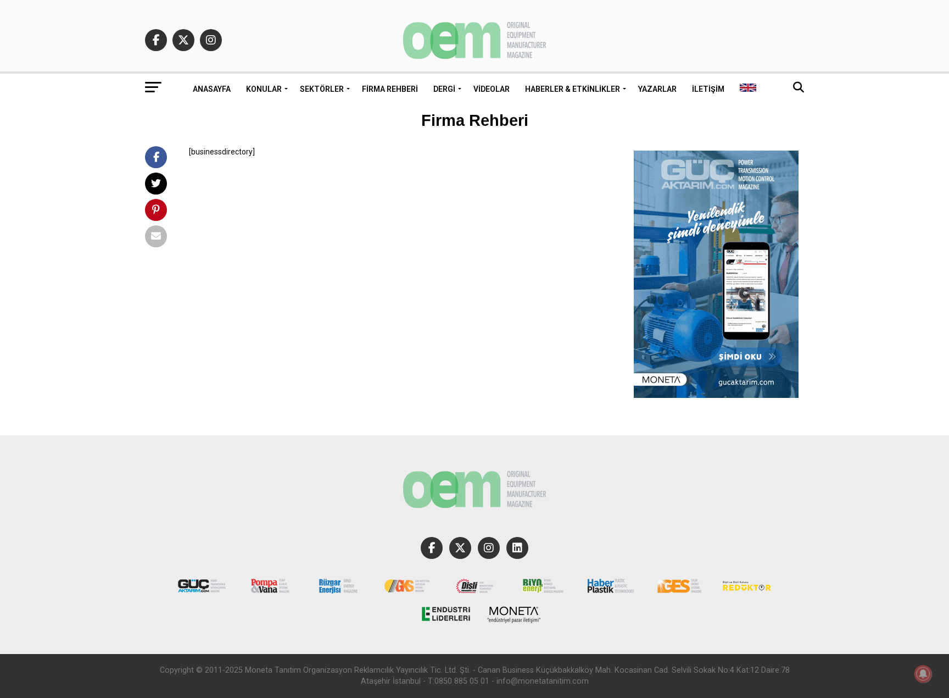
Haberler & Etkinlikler (572, 89)
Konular (264, 89)
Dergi (444, 89)
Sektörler (322, 89)
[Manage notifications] (923, 674)
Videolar (491, 89)
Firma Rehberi (390, 89)
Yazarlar (657, 89)
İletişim (708, 89)
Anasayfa (212, 89)
